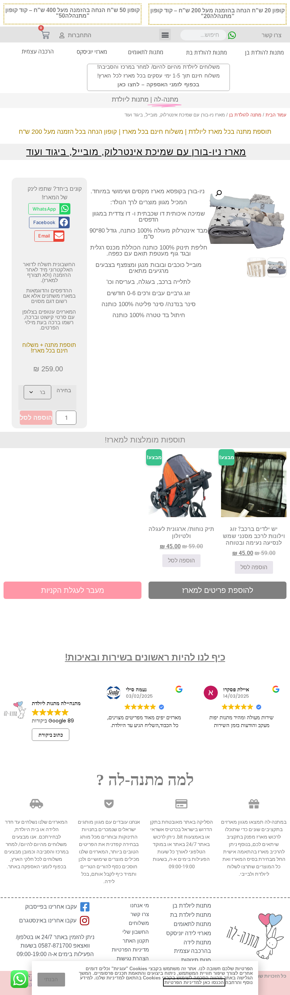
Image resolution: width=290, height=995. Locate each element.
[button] (165, 34)
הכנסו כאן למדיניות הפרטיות (194, 982)
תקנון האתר (136, 941)
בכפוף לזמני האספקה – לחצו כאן (158, 84)
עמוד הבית (276, 115)
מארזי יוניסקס (92, 52)
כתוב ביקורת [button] (51, 734)
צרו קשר (139, 914)
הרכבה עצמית (38, 51)
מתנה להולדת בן (245, 115)
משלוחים (139, 923)
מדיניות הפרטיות (130, 950)
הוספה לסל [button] (253, 567)
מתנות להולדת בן (264, 52)
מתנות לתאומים (145, 52)
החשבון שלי (135, 932)
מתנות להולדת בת (206, 52)
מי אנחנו (139, 905)
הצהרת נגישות (133, 958)
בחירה (64, 390)
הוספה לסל (36, 417)
